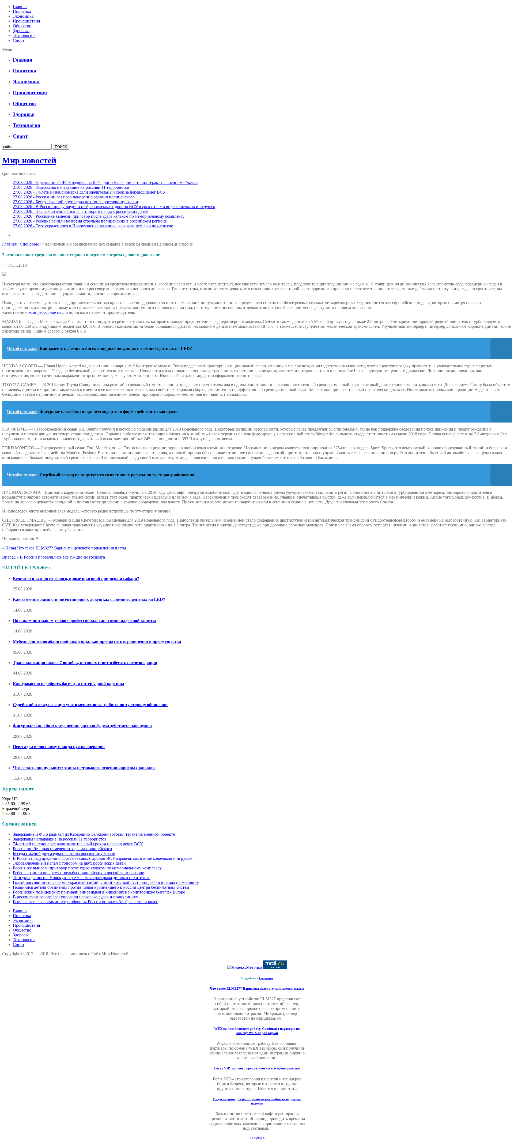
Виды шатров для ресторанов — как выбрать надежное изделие (257, 1101)
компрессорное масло (48, 312)
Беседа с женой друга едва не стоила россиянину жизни (64, 853)
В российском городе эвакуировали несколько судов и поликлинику (75, 897)
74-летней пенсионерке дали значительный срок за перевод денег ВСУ (78, 844)
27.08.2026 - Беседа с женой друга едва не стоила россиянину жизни (75, 201)
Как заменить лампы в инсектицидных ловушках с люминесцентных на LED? (89, 599)
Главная (20, 6)
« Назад (9, 548)
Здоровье (21, 30)
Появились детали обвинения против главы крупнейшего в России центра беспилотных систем (101, 887)
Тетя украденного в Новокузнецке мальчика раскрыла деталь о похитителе (81, 877)
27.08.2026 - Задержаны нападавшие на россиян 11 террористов (71, 187)
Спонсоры (29, 244)
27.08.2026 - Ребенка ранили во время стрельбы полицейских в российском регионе (90, 221)
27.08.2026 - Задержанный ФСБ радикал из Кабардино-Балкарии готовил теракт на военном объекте (105, 182)
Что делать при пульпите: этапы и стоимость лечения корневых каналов (84, 768)
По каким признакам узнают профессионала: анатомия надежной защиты (84, 620)
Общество (22, 26)
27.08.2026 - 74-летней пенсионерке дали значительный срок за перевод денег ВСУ (89, 192)
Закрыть (257, 1137)
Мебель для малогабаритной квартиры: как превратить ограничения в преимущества (97, 641)
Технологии (24, 35)
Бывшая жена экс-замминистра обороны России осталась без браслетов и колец (85, 901)
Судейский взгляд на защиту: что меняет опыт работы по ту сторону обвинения (90, 704)
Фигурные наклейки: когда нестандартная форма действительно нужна (82, 725)
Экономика (23, 16)
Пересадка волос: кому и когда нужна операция (59, 746)
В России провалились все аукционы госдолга (62, 557)
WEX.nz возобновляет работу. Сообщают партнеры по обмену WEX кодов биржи (257, 1031)
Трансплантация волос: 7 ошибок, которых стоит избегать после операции (85, 662)
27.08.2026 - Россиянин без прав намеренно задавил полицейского (74, 197)
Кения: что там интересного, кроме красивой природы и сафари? (76, 578)
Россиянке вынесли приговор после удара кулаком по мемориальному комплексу (87, 868)
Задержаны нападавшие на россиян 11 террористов (60, 839)
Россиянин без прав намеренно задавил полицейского (62, 848)
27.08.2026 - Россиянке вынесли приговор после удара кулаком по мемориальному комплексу (98, 216)
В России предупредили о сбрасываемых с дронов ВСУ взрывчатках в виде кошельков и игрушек (102, 858)
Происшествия (26, 21)
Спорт (18, 40)
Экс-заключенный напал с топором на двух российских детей (69, 863)
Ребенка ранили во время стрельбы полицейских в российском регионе (78, 872)
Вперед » (10, 557)
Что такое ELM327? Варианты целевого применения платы (71, 548)
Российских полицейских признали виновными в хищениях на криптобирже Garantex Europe (99, 892)
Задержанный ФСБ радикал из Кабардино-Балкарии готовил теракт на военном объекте (94, 834)
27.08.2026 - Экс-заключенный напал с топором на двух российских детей (81, 211)
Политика (22, 11)
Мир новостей (29, 160)
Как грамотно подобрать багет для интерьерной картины (68, 683)
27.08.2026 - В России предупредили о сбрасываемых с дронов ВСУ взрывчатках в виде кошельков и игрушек (114, 206)
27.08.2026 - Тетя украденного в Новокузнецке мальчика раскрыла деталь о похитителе (93, 226)
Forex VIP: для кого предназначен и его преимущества (257, 1068)
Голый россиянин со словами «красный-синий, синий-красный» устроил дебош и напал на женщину (106, 882)
